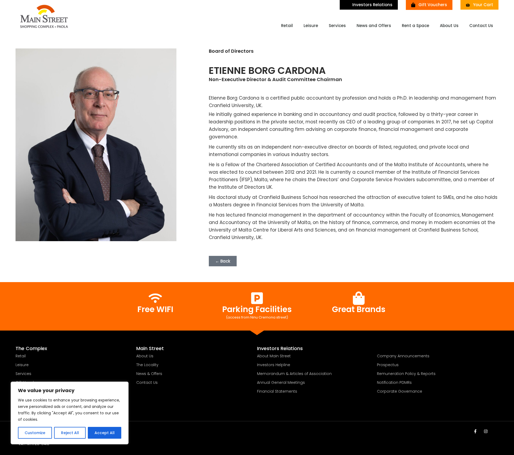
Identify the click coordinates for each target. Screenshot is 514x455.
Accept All (105, 432)
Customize (35, 432)
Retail (287, 25)
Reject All (70, 432)
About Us (449, 25)
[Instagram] (486, 431)
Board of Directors (231, 51)
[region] (69, 413)
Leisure (311, 25)
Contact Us (481, 25)
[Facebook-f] (475, 431)
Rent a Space (415, 25)
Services (337, 25)
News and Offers (374, 25)
